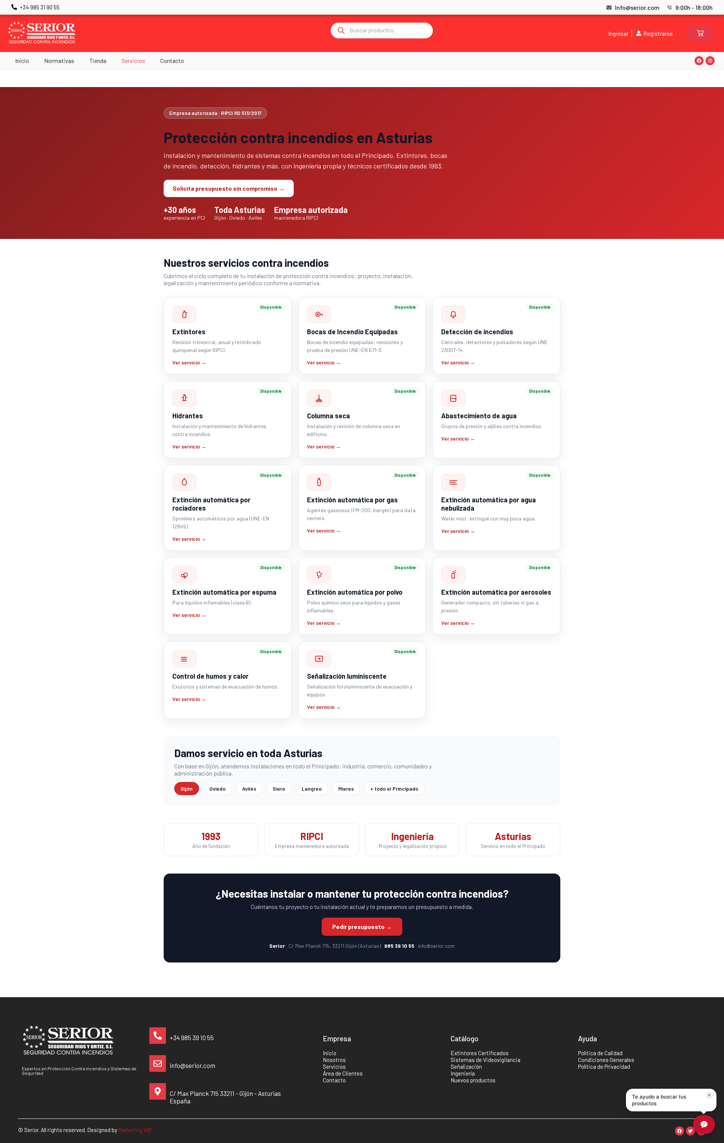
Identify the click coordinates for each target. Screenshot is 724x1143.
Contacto (172, 60)
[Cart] (700, 33)
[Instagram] (710, 60)
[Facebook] (699, 60)
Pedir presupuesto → (362, 926)
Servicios (133, 60)
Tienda (97, 60)
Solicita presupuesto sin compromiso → (229, 188)
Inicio (22, 60)
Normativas (59, 60)
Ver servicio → (189, 362)
